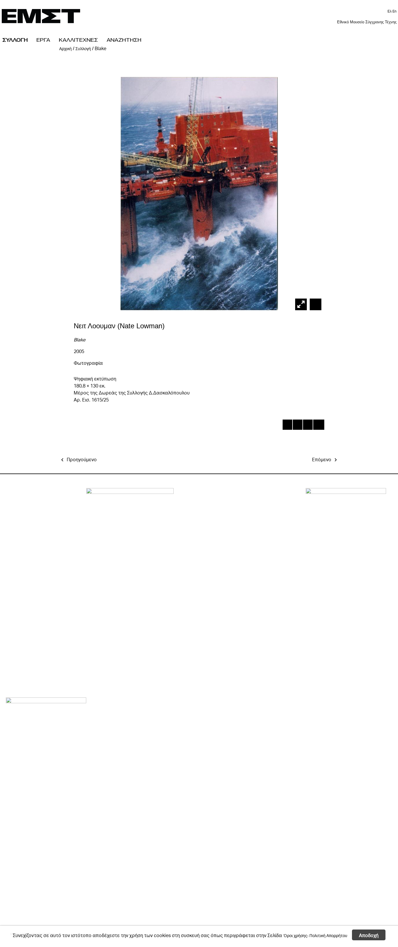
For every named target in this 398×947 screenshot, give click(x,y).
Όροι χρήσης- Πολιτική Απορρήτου (315, 935)
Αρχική (65, 48)
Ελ (390, 11)
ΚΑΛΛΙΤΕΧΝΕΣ (78, 40)
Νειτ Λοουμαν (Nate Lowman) (119, 326)
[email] (318, 425)
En (394, 11)
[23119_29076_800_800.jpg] (315, 304)
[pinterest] (307, 425)
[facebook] (287, 425)
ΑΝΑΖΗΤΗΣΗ (124, 40)
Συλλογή (83, 48)
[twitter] (297, 425)
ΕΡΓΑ (43, 40)
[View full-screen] (301, 304)
